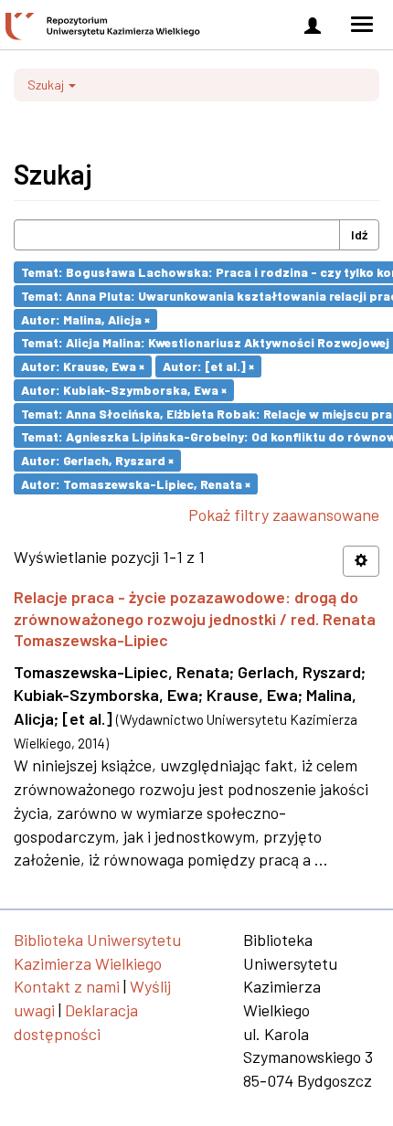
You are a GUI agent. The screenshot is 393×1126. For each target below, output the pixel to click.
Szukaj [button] (47, 84)
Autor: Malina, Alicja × (85, 318)
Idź (359, 234)
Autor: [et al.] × (208, 366)
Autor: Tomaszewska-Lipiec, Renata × (135, 483)
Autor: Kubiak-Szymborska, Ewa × (124, 390)
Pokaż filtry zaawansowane (283, 515)
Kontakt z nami (67, 986)
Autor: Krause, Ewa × (82, 366)
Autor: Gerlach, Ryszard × (97, 460)
